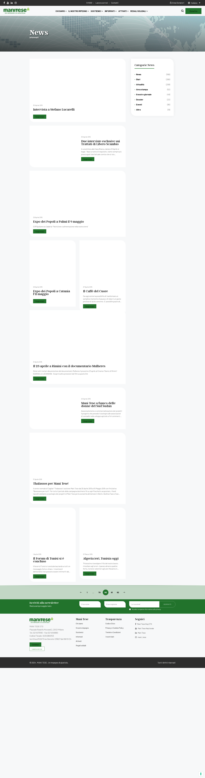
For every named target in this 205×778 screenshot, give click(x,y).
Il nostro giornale (143, 94)
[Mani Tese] (17, 13)
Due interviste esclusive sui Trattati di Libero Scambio (100, 142)
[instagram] (16, 2)
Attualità (140, 84)
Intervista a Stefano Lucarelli (54, 109)
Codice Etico (110, 623)
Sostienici (96, 11)
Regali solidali (138, 11)
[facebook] (4, 2)
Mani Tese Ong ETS (144, 624)
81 (112, 592)
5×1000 (89, 3)
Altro (138, 109)
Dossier (139, 99)
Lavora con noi (102, 3)
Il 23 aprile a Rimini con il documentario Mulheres (69, 366)
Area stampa (142, 89)
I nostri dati (109, 637)
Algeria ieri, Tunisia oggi (101, 558)
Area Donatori (178, 3)
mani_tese (141, 637)
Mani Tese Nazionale (145, 628)
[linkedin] (12, 2)
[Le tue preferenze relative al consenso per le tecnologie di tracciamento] (201, 774)
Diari (138, 79)
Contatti (114, 3)
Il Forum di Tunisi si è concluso (48, 559)
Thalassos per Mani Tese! (50, 483)
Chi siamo (60, 11)
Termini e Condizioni (113, 632)
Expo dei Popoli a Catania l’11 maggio (51, 292)
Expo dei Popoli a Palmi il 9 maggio (58, 221)
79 (99, 592)
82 (118, 592)
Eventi (139, 104)
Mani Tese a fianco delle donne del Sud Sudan (98, 404)
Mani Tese (141, 633)
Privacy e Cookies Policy (114, 628)
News (138, 74)
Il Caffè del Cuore (95, 291)
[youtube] (8, 2)
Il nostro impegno (77, 11)
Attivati (122, 11)
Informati (110, 11)
